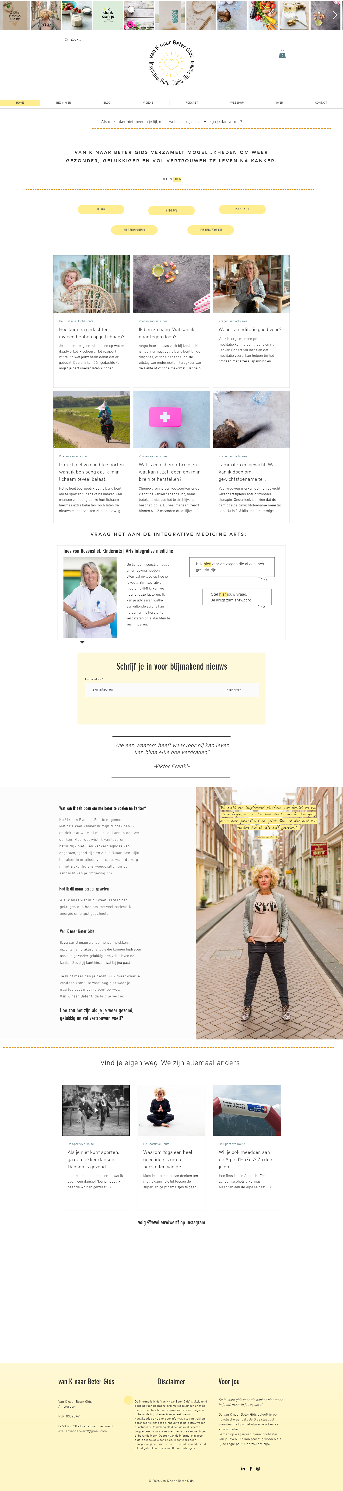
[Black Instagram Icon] (258, 1468)
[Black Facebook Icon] (250, 1468)
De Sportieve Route (81, 1144)
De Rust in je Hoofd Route (76, 321)
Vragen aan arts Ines (153, 321)
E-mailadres (93, 679)
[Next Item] (335, 15)
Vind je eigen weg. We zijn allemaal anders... (171, 1063)
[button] (282, 54)
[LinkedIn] (243, 1468)
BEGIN (171, 179)
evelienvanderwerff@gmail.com (82, 1431)
